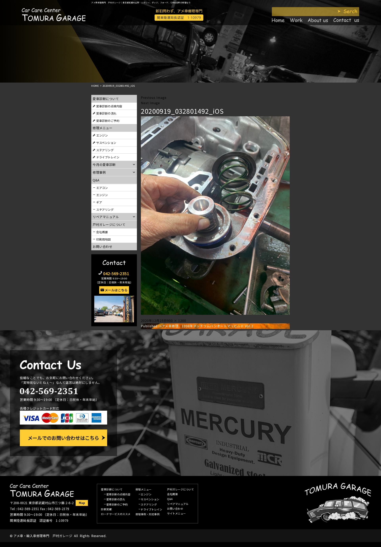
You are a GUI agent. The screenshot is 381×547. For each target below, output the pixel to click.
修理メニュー (102, 127)
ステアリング (105, 150)
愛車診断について (106, 98)
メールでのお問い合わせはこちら (63, 437)
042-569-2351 (116, 273)
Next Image (150, 102)
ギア (99, 202)
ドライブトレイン (107, 157)
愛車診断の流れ (106, 113)
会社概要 (102, 232)
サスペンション (106, 143)
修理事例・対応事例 (148, 514)
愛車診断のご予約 (107, 120)
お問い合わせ (102, 246)
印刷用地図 (103, 239)
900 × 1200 (176, 320)
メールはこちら (116, 290)
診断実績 (106, 509)
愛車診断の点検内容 (109, 106)
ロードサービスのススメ (116, 514)
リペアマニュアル (178, 504)
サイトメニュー (176, 513)
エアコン (102, 188)
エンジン (102, 135)
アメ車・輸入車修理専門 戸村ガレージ (42, 535)
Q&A (170, 499)
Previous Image (153, 97)
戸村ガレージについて (109, 224)
